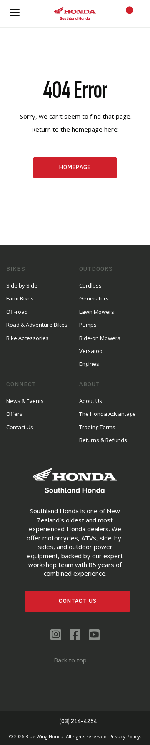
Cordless (90, 285)
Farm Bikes (20, 298)
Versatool (91, 351)
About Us (90, 401)
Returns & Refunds (103, 440)
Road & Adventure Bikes (37, 324)
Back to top (70, 660)
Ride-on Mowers (99, 338)
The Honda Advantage (107, 414)
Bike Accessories (27, 338)
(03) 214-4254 (78, 721)
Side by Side (22, 285)
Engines (89, 364)
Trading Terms (97, 427)
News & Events (25, 401)
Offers (14, 414)
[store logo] (75, 13)
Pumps (88, 324)
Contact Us (78, 601)
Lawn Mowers (96, 311)
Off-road (17, 311)
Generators (94, 298)
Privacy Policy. (125, 736)
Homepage (75, 167)
